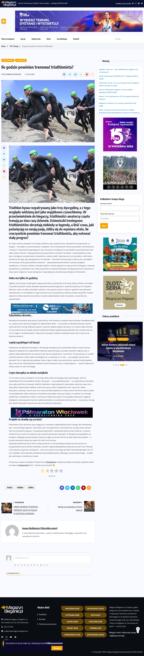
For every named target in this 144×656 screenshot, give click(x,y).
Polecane (95, 622)
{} (43, 565)
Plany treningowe (8, 39)
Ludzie (72, 622)
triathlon (20, 487)
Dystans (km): (106, 203)
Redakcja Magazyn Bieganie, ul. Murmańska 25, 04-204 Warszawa (14, 621)
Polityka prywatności (47, 624)
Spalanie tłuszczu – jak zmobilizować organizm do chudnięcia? (118, 70)
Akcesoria (72, 609)
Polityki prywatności (54, 643)
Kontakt (76, 39)
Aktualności (95, 609)
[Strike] (25, 565)
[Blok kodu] (37, 565)
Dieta (49, 39)
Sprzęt (23, 39)
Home (3, 46)
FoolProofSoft (137, 652)
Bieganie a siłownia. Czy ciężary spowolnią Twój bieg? (117, 104)
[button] (113, 365)
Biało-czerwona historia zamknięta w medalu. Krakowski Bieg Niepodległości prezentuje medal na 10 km (119, 112)
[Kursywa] (18, 565)
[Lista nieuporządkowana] (31, 565)
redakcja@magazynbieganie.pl (16, 631)
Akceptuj (57, 648)
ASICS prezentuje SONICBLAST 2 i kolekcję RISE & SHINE (118, 77)
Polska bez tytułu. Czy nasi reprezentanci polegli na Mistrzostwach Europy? (119, 84)
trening (9, 487)
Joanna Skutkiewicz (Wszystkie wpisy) (39, 528)
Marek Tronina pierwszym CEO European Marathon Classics (119, 97)
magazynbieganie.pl (114, 652)
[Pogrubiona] (15, 565)
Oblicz (104, 226)
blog (71, 533)
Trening (95, 628)
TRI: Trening (14, 46)
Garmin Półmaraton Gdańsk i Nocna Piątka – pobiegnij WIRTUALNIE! (43, 3)
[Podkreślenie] (21, 565)
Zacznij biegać (62, 39)
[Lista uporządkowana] (28, 565)
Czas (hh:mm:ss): (107, 214)
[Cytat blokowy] (34, 565)
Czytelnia (72, 615)
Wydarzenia (36, 39)
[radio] (42, 471)
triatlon (31, 487)
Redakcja (42, 614)
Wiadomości (72, 635)
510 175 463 (8, 627)
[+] (47, 565)
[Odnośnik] (40, 565)
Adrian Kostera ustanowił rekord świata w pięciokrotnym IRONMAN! (118, 348)
